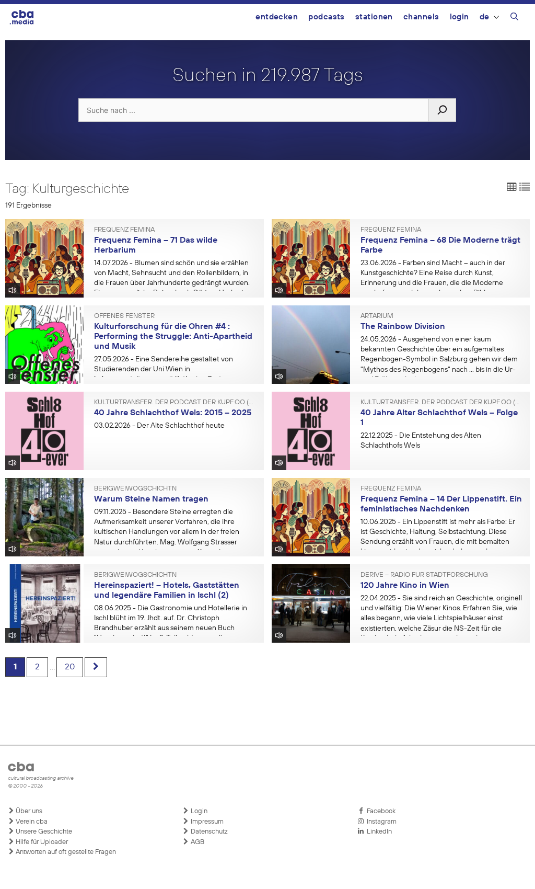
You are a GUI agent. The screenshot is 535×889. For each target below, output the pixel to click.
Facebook (380, 811)
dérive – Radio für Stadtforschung (424, 575)
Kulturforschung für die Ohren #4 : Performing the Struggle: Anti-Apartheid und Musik (173, 336)
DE (485, 17)
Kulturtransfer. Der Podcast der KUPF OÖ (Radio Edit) (175, 403)
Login (459, 17)
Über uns (28, 811)
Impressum (206, 821)
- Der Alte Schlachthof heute (159, 425)
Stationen (374, 17)
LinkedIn (378, 831)
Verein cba (31, 821)
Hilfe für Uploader (41, 842)
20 (70, 667)
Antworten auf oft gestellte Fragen (65, 852)
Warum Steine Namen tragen (151, 499)
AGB (196, 842)
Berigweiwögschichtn (135, 489)
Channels (421, 17)
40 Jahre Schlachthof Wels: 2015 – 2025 (172, 413)
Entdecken (276, 17)
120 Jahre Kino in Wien (404, 586)
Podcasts (326, 17)
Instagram (380, 821)
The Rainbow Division (402, 327)
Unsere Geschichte (43, 831)
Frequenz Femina (124, 230)
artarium (376, 316)
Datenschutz (208, 831)
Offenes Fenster (124, 316)
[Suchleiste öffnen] (514, 18)
